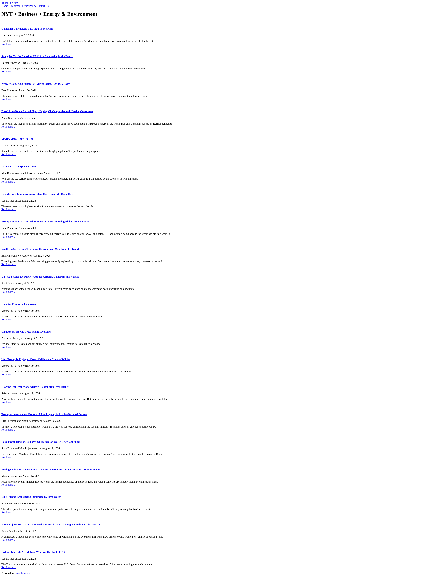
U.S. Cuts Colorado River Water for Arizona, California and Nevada (40, 276)
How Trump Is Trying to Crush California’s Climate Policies (35, 359)
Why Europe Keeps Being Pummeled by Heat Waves (31, 496)
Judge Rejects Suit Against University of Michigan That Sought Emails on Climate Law (50, 524)
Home (4, 5)
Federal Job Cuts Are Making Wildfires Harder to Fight (33, 552)
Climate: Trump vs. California (18, 304)
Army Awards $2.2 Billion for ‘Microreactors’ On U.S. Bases (35, 83)
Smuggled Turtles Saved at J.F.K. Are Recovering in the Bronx (37, 56)
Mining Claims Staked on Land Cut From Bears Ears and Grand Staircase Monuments (51, 469)
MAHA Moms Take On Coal (17, 138)
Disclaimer (14, 5)
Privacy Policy (28, 5)
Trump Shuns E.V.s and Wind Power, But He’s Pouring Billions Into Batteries (45, 221)
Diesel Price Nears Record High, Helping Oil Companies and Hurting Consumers (47, 111)
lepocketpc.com (9, 2)
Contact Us (43, 5)
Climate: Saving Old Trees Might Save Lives (26, 331)
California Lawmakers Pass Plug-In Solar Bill (27, 28)
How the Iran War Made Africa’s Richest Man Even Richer (35, 386)
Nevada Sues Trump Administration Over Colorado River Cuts (37, 194)
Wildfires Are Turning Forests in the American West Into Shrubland (40, 249)
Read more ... (8, 44)
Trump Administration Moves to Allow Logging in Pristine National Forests (44, 414)
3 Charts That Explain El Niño (18, 166)
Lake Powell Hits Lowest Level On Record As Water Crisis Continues (40, 441)
